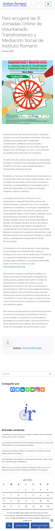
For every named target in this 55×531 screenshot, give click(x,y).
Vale (9, 525)
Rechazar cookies (22, 525)
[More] (42, 389)
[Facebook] (12, 389)
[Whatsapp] (27, 389)
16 (26, 501)
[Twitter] (17, 389)
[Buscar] (50, 374)
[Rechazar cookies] (52, 520)
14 (11, 501)
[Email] (32, 389)
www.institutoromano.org (14, 267)
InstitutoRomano (32, 348)
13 (4, 501)
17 (33, 501)
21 (11, 506)
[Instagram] (37, 389)
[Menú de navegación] (48, 4)
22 (19, 506)
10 (33, 495)
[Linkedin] (22, 389)
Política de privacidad (40, 525)
